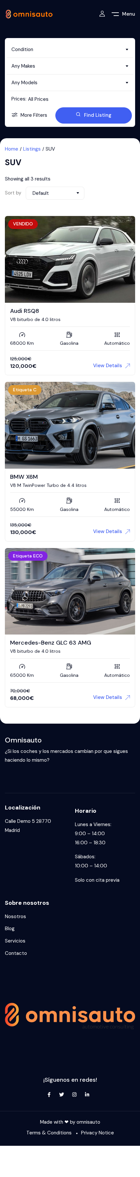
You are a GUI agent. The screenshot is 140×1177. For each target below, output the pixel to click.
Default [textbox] (41, 193)
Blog (10, 928)
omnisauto (88, 1122)
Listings (32, 149)
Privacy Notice (97, 1133)
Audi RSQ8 (24, 311)
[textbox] (70, 49)
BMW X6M (24, 477)
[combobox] (70, 49)
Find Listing (97, 115)
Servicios (15, 941)
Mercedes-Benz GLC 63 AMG (50, 643)
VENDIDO (23, 224)
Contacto (16, 953)
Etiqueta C (24, 390)
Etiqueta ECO (28, 556)
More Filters (34, 115)
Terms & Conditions (49, 1133)
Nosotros (15, 916)
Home (11, 149)
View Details (107, 365)
